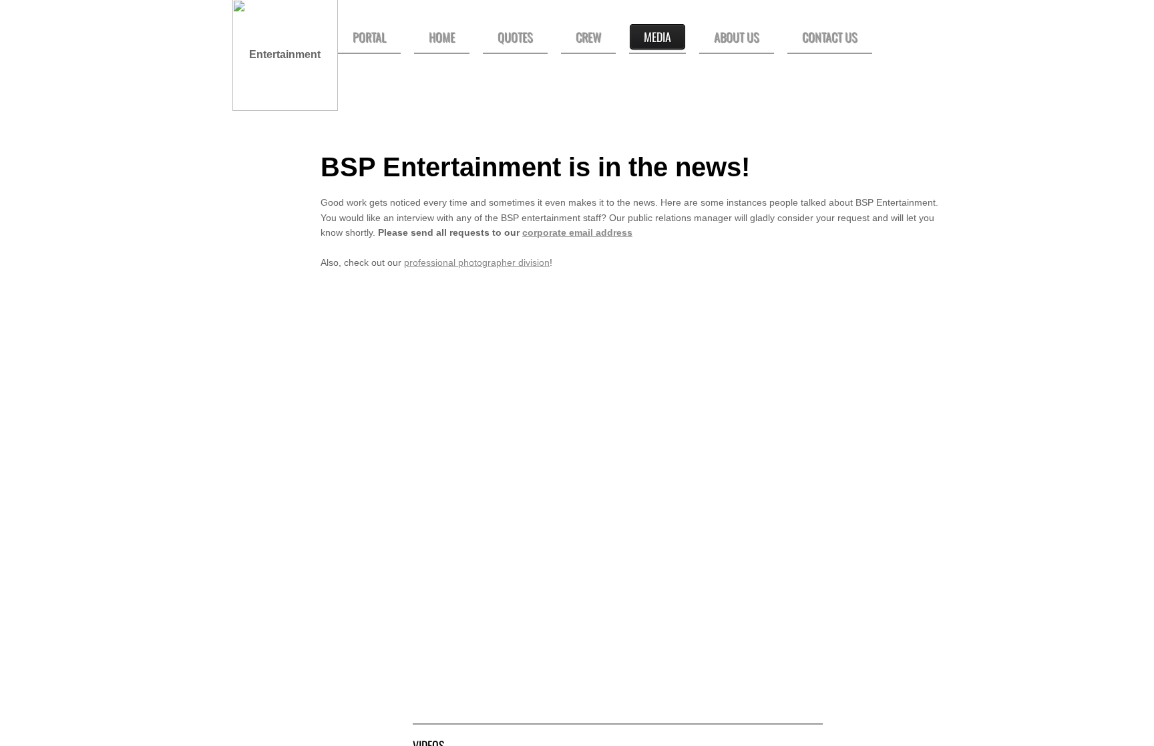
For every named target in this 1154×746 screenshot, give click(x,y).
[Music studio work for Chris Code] (721, 603)
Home (442, 36)
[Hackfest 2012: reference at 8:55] (514, 396)
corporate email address (577, 232)
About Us (736, 36)
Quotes (515, 36)
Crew (588, 36)
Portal (369, 36)
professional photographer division (477, 262)
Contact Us (829, 36)
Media (657, 36)
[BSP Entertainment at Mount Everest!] (721, 396)
